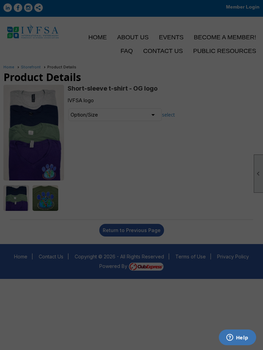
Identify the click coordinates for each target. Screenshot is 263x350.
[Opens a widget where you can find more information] (237, 338)
